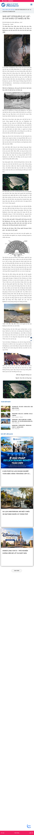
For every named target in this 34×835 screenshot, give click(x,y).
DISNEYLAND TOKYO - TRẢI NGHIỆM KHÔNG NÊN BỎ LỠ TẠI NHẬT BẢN (15, 552)
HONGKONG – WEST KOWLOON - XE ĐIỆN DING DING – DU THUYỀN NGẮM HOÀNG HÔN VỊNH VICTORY (22, 420)
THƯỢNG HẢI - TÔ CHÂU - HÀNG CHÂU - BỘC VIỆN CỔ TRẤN (22, 407)
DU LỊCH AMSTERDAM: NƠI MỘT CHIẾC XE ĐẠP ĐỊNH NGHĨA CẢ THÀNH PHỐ (16, 513)
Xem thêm (16, 570)
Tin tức (2, 832)
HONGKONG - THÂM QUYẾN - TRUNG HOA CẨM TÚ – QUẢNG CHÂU (21, 426)
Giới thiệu (16, 832)
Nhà (4, 9)
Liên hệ (31, 832)
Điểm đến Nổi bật (10, 9)
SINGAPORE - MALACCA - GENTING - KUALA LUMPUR (22, 414)
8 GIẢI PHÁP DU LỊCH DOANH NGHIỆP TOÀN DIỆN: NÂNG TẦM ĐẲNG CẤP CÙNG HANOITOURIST (17, 472)
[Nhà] (10, 4)
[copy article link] (31, 340)
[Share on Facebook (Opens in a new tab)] (31, 337)
